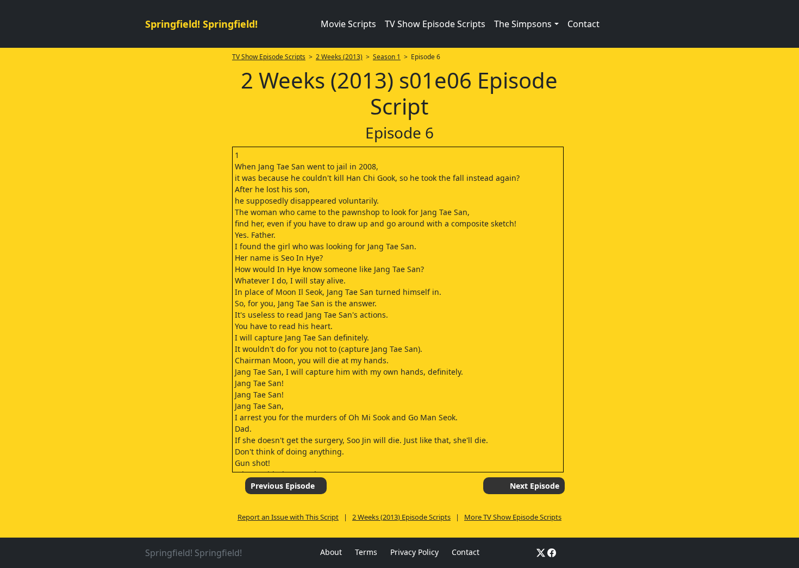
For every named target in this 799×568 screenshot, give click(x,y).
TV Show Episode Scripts (435, 24)
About (331, 552)
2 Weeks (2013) (339, 56)
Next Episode (534, 486)
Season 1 (387, 56)
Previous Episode (283, 486)
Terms (366, 552)
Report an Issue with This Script (288, 517)
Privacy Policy (414, 552)
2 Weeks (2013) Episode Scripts (401, 517)
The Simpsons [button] (523, 24)
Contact (583, 24)
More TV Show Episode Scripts (512, 517)
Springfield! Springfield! (201, 23)
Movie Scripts (348, 24)
